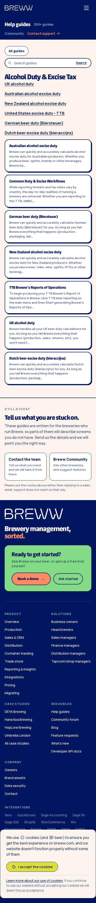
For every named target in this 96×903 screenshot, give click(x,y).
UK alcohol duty (19, 83)
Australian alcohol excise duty (33, 93)
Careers (11, 770)
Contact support (41, 33)
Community (14, 33)
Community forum (65, 719)
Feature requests (65, 735)
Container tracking (19, 653)
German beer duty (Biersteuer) (34, 123)
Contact (11, 793)
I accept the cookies (35, 866)
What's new (60, 743)
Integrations (14, 677)
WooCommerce (53, 822)
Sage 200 (12, 822)
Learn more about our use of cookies (34, 881)
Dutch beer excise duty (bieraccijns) (39, 132)
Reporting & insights (20, 669)
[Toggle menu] (86, 8)
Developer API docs (66, 751)
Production (13, 629)
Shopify (30, 822)
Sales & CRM (14, 637)
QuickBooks (26, 815)
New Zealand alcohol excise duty (35, 103)
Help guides (18, 24)
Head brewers (62, 629)
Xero (8, 815)
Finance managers (65, 645)
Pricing (10, 685)
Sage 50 (78, 815)
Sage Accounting (54, 815)
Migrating (12, 693)
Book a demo (31, 578)
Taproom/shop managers (71, 661)
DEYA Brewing (15, 711)
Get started (68, 579)
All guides (16, 51)
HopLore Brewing (18, 727)
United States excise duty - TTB (35, 113)
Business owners (64, 621)
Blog (54, 727)
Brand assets (15, 778)
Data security (15, 785)
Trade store (14, 661)
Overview (12, 621)
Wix (73, 822)
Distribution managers (68, 653)
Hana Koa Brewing (18, 719)
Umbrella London (18, 735)
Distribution (14, 645)
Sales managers (63, 637)
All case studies (17, 743)
